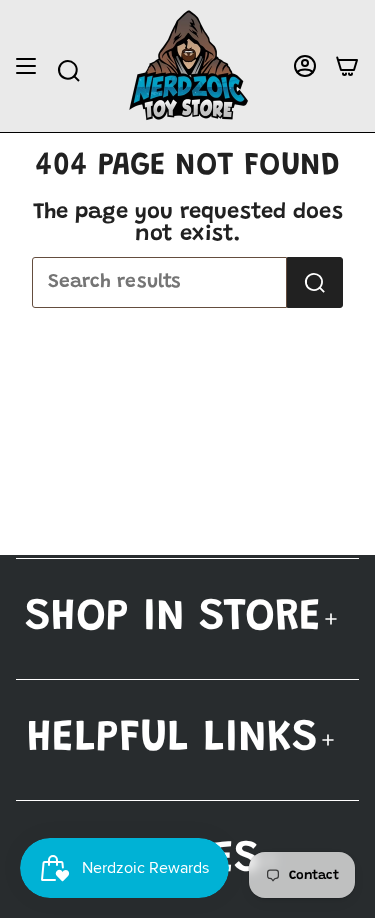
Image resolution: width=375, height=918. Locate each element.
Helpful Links (172, 739)
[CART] (347, 66)
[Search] (315, 282)
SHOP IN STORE (173, 618)
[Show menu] (26, 66)
